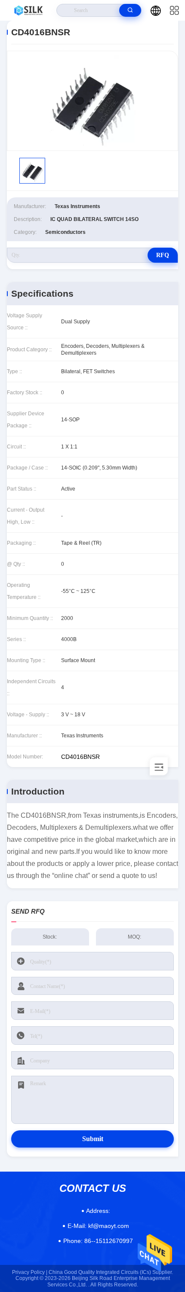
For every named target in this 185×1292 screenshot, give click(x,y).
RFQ (162, 255)
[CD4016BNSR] (92, 100)
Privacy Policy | (29, 1272)
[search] (130, 10)
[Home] (28, 10)
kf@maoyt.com (98, 1225)
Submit (92, 1138)
